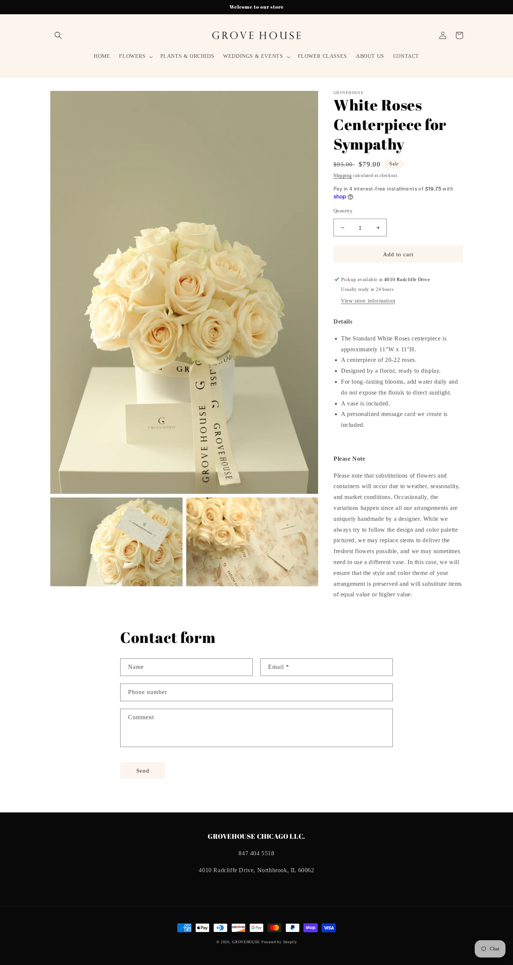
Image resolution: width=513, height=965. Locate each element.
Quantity (343, 210)
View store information (368, 301)
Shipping (342, 175)
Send (142, 771)
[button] (58, 35)
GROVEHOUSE (246, 942)
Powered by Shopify (279, 942)
